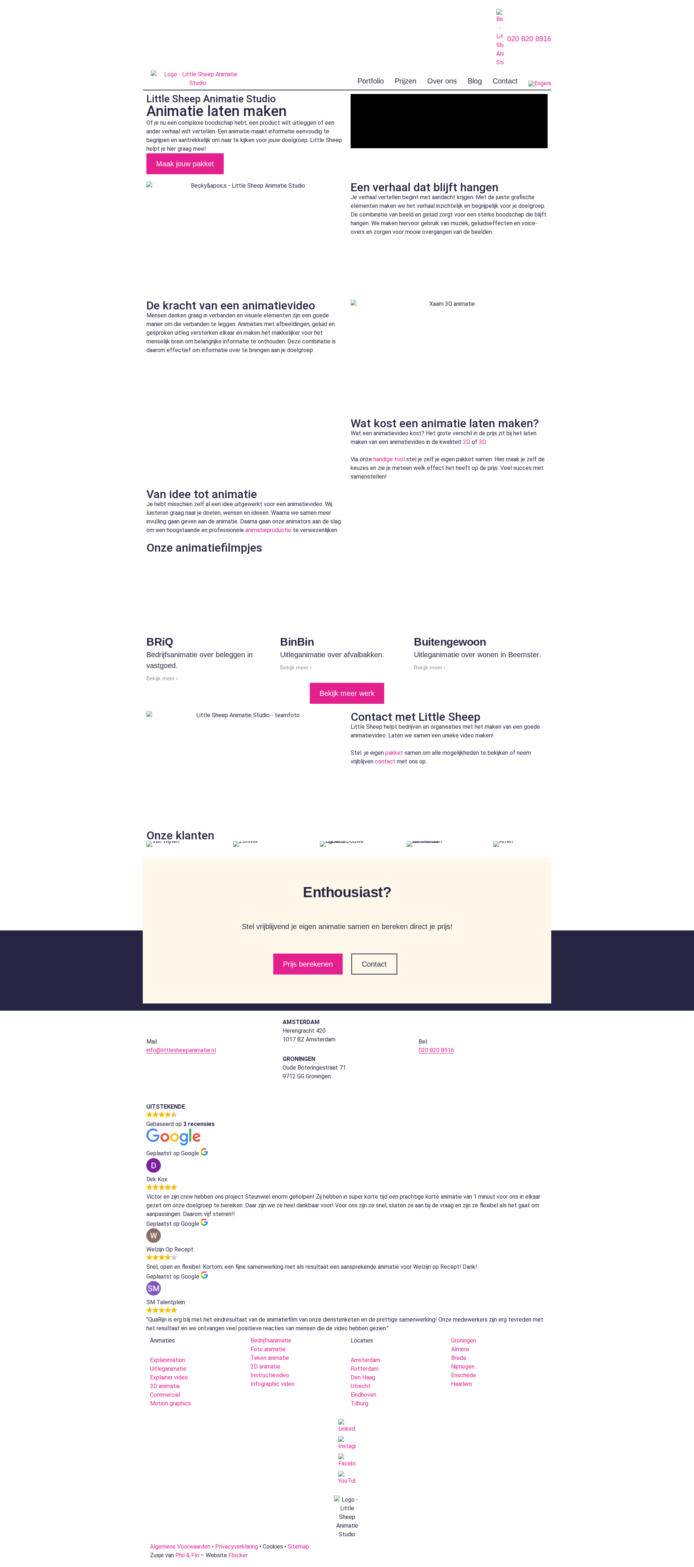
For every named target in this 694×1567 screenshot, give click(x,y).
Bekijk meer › (162, 678)
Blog (475, 81)
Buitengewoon (450, 642)
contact (385, 761)
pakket (394, 752)
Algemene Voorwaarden (180, 1546)
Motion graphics (170, 1403)
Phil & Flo (187, 1555)
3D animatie (165, 1386)
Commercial (165, 1394)
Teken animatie (269, 1357)
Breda (458, 1357)
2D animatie (265, 1366)
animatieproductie (268, 530)
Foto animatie (268, 1349)
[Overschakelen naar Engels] (539, 83)
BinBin (297, 642)
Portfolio (370, 81)
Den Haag (363, 1377)
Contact (505, 81)
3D (482, 441)
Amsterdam (365, 1360)
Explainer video (169, 1377)
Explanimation (167, 1360)
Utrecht (360, 1386)
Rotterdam (364, 1368)
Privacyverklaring (236, 1546)
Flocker (238, 1555)
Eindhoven (363, 1394)
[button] (449, 121)
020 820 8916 (529, 39)
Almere (460, 1349)
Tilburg (359, 1403)
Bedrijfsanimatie (270, 1340)
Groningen (463, 1340)
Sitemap (298, 1546)
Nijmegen (463, 1366)
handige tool (389, 459)
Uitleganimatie (168, 1368)
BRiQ (159, 642)
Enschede (463, 1375)
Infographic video (272, 1383)
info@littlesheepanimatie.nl (181, 1050)
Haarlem (461, 1383)
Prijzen (405, 81)
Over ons (442, 81)
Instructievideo (269, 1375)
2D (466, 441)
